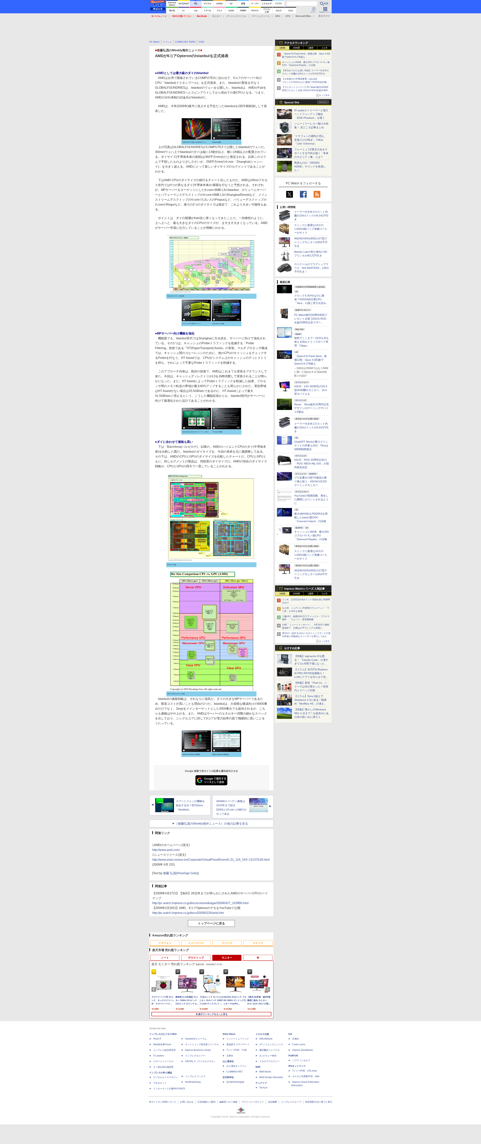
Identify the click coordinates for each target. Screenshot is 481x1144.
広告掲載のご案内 (206, 1102)
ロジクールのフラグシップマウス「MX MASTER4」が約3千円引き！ (311, 268)
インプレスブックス (195, 1076)
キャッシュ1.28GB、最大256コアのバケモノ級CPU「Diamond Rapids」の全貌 (311, 535)
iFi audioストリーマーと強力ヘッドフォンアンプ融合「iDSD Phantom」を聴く (311, 114)
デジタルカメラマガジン (165, 1077)
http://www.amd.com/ (166, 849)
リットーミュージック (237, 1038)
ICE (290, 1034)
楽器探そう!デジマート (238, 1044)
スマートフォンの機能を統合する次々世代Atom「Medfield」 (190, 805)
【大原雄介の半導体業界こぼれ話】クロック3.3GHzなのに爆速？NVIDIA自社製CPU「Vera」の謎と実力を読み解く (304, 82)
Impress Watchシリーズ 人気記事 (304, 588)
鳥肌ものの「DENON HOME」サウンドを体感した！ (310, 166)
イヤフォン (165, 942)
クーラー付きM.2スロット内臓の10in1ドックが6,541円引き (311, 215)
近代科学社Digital (235, 1082)
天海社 (295, 1038)
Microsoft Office (303, 16)
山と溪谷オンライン (236, 1066)
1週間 (310, 48)
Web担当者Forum (162, 1044)
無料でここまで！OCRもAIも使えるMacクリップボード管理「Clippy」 (311, 341)
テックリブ (261, 1083)
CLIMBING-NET (234, 1071)
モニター (216, 16)
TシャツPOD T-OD (236, 1050)
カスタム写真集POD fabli (305, 1076)
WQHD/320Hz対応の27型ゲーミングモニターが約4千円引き (310, 242)
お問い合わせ (187, 1102)
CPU (287, 16)
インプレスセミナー (195, 1055)
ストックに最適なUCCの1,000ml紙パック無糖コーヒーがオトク (310, 229)
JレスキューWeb (267, 1055)
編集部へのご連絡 (228, 1102)
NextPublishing (193, 1082)
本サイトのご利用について (162, 1102)
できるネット (160, 1083)
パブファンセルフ (301, 1060)
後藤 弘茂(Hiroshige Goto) (180, 873)
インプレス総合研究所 (164, 1050)
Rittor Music (229, 1034)
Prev (154, 989)
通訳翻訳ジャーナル (269, 1050)
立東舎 (229, 1055)
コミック (258, 942)
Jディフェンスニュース (271, 1044)
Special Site (291, 102)
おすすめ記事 (292, 648)
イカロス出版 (262, 1034)
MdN (258, 1067)
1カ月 (324, 48)
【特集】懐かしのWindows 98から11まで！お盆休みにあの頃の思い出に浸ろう (311, 713)
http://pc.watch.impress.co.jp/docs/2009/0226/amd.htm (188, 912)
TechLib (263, 1087)
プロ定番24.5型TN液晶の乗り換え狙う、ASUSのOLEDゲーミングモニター (310, 481)
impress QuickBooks (302, 1050)
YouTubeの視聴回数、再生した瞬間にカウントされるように (311, 499)
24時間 (296, 48)
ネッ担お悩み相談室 (163, 1067)
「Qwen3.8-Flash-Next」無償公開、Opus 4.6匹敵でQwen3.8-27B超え (310, 360)
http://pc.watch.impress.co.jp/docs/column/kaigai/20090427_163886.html (200, 903)
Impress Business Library (198, 1050)
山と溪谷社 (228, 1061)
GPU (277, 16)
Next (268, 989)
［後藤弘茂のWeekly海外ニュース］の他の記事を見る (211, 823)
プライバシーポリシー (252, 1102)
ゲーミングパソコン (236, 16)
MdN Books (265, 1071)
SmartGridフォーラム (196, 1038)
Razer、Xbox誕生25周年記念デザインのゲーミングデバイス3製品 (311, 408)
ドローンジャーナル (163, 1061)
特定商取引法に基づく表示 (318, 1102)
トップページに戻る (211, 923)
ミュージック (196, 942)
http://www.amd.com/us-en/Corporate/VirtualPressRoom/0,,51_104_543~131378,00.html (211, 859)
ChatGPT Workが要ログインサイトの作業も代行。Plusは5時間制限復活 (311, 445)
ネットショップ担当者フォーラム (202, 1044)
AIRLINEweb (265, 1038)
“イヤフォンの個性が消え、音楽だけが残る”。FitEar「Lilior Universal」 (310, 140)
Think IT (157, 1038)
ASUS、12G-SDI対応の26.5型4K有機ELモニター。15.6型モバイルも (310, 390)
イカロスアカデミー (269, 1061)
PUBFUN (293, 1055)
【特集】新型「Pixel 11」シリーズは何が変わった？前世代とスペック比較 (311, 686)
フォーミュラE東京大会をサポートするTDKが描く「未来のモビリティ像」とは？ (311, 153)
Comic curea (298, 1044)
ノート (165, 957)
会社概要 (272, 1102)
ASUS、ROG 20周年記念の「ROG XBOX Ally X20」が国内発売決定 (311, 463)
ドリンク (227, 942)
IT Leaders (158, 1055)
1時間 (282, 48)
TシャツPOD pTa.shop (304, 1070)
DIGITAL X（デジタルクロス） (200, 1061)
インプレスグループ (291, 1102)
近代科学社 (228, 1077)
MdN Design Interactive (271, 1077)
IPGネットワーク (297, 1066)
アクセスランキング (296, 42)
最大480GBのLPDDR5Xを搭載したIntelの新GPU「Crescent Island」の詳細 (311, 517)
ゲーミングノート (261, 16)
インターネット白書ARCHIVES (169, 1088)
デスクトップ (196, 957)
